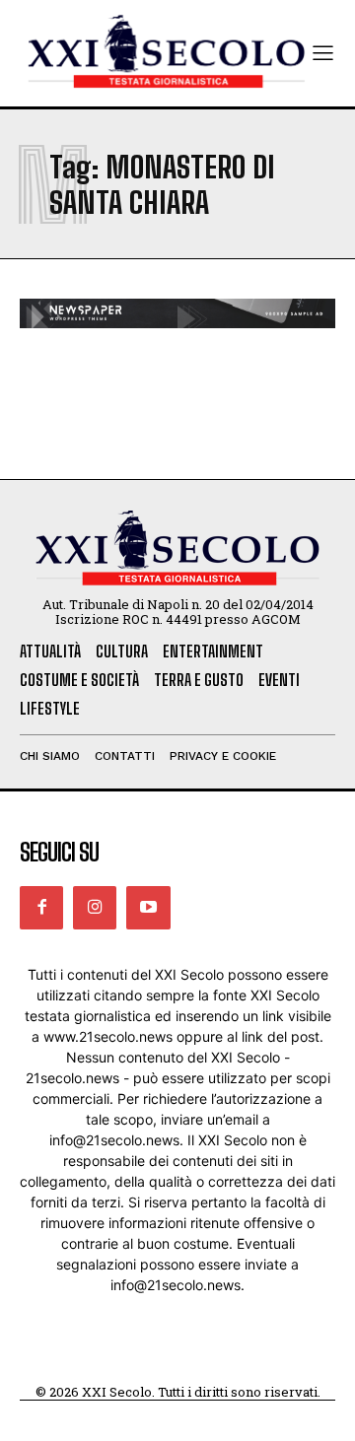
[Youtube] (148, 907)
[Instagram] (94, 907)
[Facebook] (41, 907)
